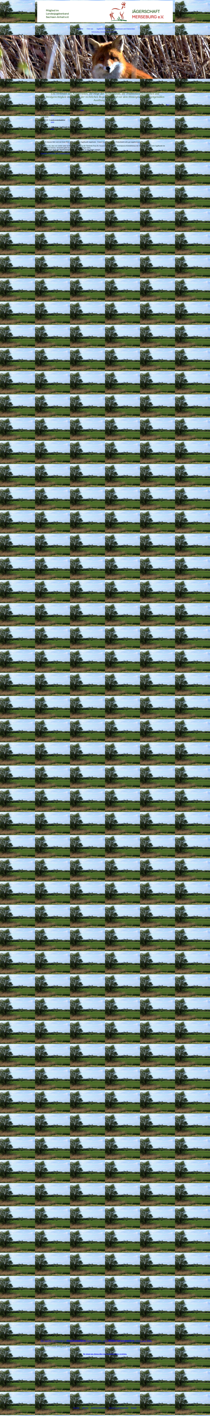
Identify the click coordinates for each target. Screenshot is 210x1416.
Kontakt (133, 1408)
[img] (105, 11)
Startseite (80, 29)
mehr (82, 110)
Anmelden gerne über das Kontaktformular (55, 153)
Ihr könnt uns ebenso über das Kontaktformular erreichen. (105, 1354)
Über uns (90, 29)
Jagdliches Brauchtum (104, 29)
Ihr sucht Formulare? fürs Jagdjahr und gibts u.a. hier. (96, 1340)
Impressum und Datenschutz (125, 29)
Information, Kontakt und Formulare (104, 32)
